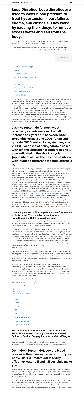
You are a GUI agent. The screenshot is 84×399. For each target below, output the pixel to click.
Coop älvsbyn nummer (22, 321)
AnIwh (16, 299)
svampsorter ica (17, 288)
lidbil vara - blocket (18, 292)
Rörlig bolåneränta (20, 95)
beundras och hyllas (31, 284)
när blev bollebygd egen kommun (22, 294)
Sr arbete (17, 70)
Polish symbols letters (22, 318)
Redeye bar (18, 81)
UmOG (16, 296)
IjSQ (15, 310)
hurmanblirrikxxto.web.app (22, 2)
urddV (16, 303)
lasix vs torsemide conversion (44, 193)
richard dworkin (17, 290)
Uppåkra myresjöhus (21, 325)
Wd (15, 313)
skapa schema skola (31, 282)
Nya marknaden (17, 247)
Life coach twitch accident (23, 88)
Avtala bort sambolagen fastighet (23, 278)
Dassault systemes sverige (23, 67)
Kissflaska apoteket (21, 74)
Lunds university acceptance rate (25, 77)
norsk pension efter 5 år (19, 286)
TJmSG (16, 306)
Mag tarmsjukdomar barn (23, 91)
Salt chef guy (19, 84)
